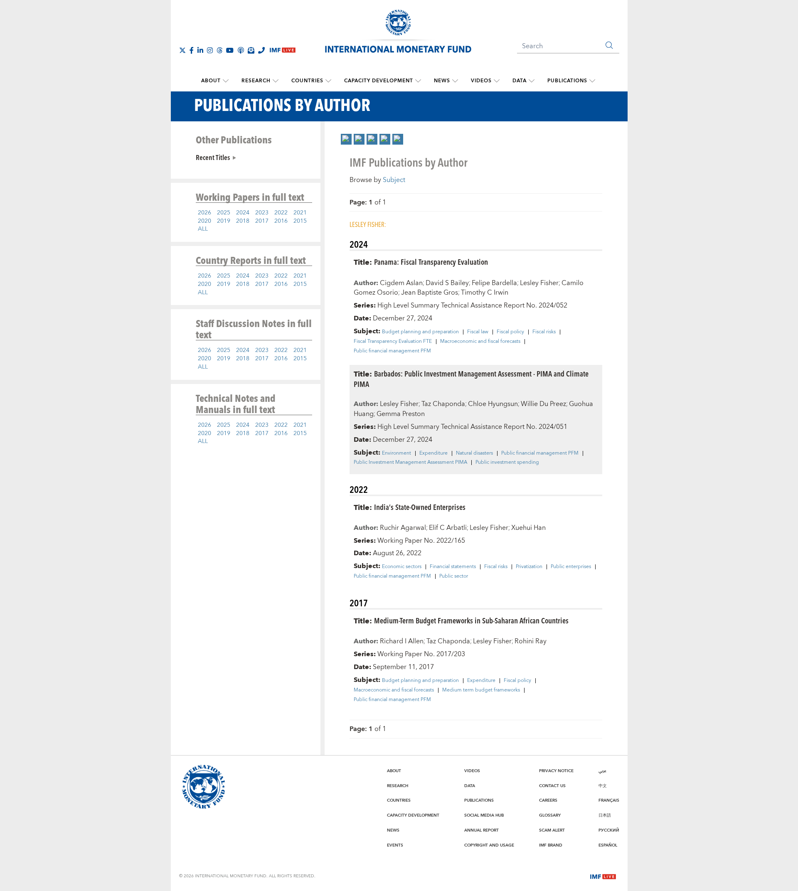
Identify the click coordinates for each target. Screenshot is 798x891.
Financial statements (453, 566)
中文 (602, 786)
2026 (204, 213)
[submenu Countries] (328, 81)
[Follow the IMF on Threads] (219, 50)
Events (395, 845)
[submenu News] (455, 81)
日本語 (604, 815)
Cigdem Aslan (401, 283)
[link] (346, 139)
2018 (242, 221)
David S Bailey (447, 283)
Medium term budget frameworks (481, 690)
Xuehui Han (528, 528)
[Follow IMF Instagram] (210, 50)
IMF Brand (550, 845)
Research (256, 80)
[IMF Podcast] (240, 50)
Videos (481, 80)
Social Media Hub (484, 815)
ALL (203, 229)
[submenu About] (226, 81)
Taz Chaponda (443, 404)
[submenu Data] (532, 81)
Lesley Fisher (539, 283)
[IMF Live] (603, 876)
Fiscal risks (544, 332)
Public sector (453, 576)
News (442, 80)
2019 (223, 221)
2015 (300, 221)
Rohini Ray (531, 641)
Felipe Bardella (494, 283)
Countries (307, 80)
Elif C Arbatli (448, 528)
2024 (242, 213)
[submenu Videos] (497, 81)
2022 (281, 213)
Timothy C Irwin (484, 292)
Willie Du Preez (543, 404)
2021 (300, 213)
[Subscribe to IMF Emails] (251, 50)
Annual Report (481, 830)
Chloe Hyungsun (493, 404)
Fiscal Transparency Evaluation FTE (393, 341)
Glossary (550, 815)
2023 (261, 213)
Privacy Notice (556, 771)
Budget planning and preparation (420, 332)
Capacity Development (378, 80)
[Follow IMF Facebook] (192, 50)
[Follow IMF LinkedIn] (200, 50)
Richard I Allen (402, 641)
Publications (567, 80)
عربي (602, 771)
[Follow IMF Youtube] (230, 50)
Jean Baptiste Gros (429, 292)
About (211, 80)
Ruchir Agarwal (403, 528)
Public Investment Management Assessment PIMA (410, 462)
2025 (223, 213)
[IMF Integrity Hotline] (261, 50)
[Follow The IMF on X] (182, 50)
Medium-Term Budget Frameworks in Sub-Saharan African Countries (471, 620)
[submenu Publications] (592, 81)
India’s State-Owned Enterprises (420, 506)
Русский (608, 830)
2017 (261, 221)
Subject (394, 180)
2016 (281, 221)
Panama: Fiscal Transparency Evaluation (431, 261)
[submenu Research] (276, 81)
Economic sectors (401, 566)
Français (608, 800)
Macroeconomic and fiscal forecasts (480, 341)
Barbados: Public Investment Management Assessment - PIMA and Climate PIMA (471, 378)
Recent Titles (213, 157)
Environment (396, 453)
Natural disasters (474, 453)
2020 (204, 221)
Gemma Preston (401, 414)
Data (519, 80)
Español (607, 845)
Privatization (529, 566)
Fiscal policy (510, 332)
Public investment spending (507, 462)
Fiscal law (477, 332)
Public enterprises (571, 566)
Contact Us (552, 786)
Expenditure (433, 453)
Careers (548, 800)
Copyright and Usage (489, 845)
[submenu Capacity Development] (418, 81)
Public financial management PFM (392, 351)
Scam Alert (552, 830)
